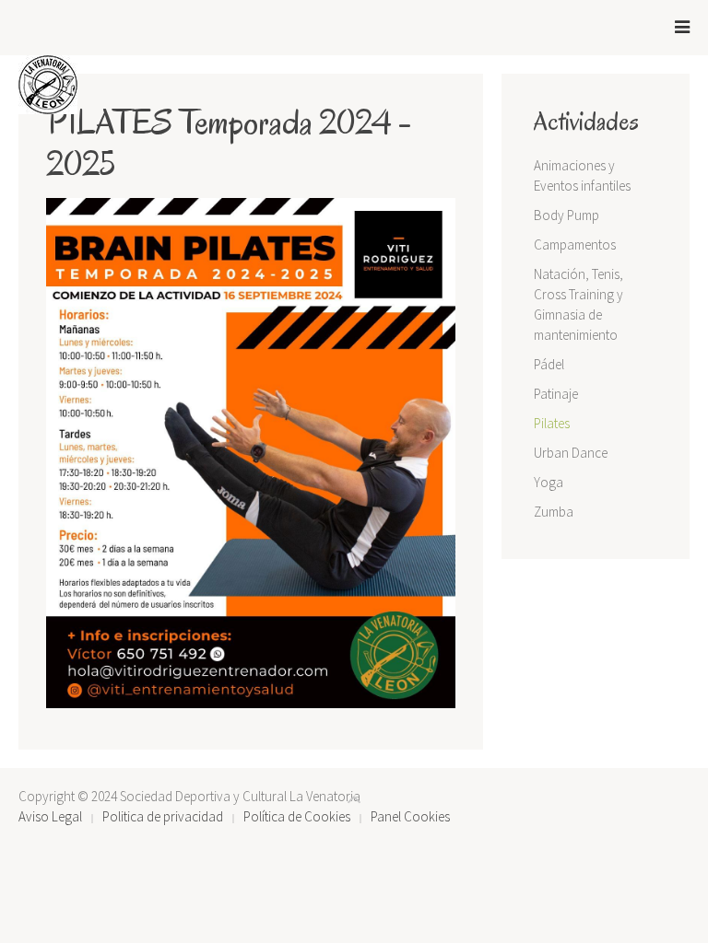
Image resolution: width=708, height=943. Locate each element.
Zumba (553, 511)
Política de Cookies (296, 816)
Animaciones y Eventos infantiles (582, 175)
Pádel (549, 364)
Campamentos (575, 244)
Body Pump (566, 215)
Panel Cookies (410, 816)
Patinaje (556, 393)
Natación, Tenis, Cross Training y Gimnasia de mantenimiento (578, 304)
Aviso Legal (50, 816)
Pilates (552, 423)
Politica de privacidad (162, 816)
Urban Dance (571, 452)
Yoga (548, 482)
